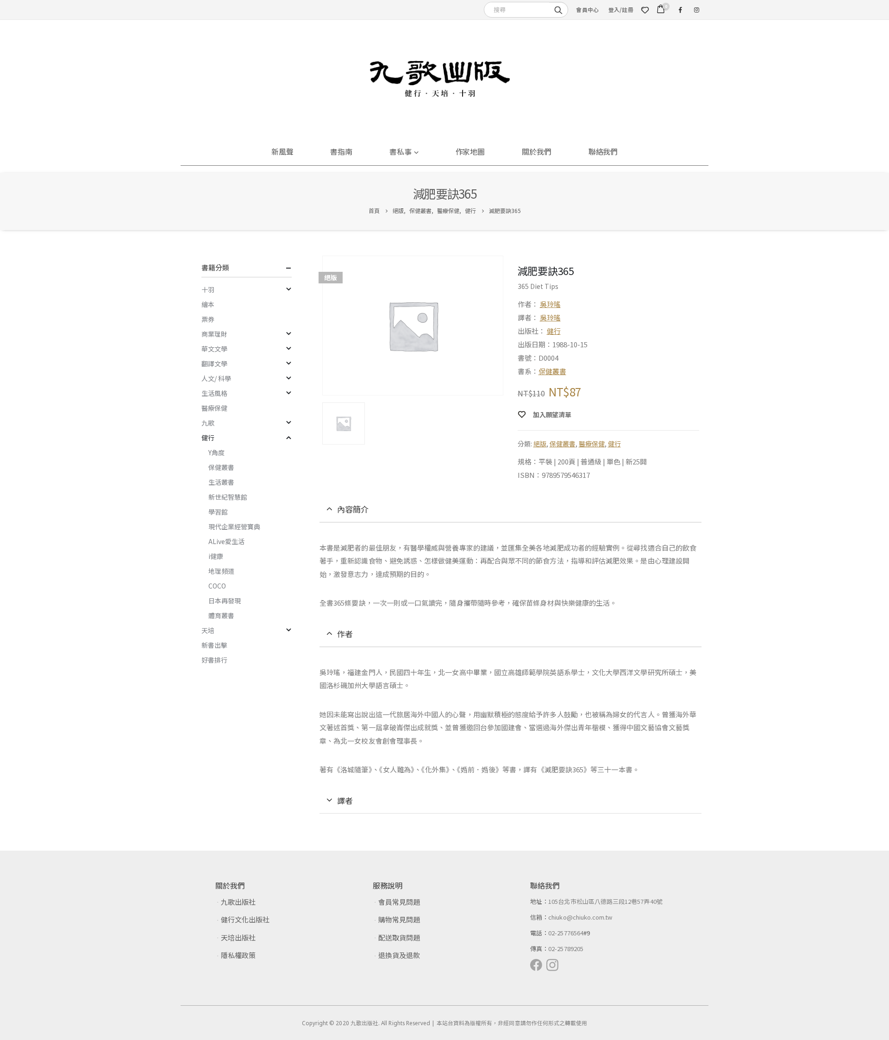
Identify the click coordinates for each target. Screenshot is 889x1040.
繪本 (207, 304)
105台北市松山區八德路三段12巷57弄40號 (605, 901)
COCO (217, 585)
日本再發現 (224, 600)
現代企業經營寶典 (234, 526)
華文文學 (214, 348)
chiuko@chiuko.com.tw (580, 917)
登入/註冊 (620, 9)
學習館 (218, 511)
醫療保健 (592, 443)
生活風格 (214, 393)
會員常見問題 (399, 902)
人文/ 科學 (216, 378)
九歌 (207, 422)
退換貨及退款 (399, 955)
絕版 (539, 443)
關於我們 (536, 151)
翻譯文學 (214, 363)
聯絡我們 (603, 151)
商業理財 (214, 333)
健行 (554, 331)
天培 (207, 630)
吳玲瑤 (550, 304)
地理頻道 (221, 571)
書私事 (400, 151)
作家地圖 (470, 151)
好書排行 (214, 659)
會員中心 (587, 9)
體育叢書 (221, 615)
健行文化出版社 (245, 919)
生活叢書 (221, 482)
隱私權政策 (238, 955)
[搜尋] (558, 9)
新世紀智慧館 (227, 496)
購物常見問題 (399, 919)
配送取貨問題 (399, 937)
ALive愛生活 (226, 541)
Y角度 (216, 452)
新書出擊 (214, 645)
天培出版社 (238, 937)
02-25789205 (565, 948)
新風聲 (282, 151)
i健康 (215, 556)
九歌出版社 (238, 902)
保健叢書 (552, 371)
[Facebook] (680, 10)
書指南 (341, 151)
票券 (207, 319)
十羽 (207, 289)
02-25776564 (565, 932)
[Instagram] (696, 10)
